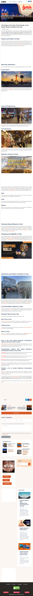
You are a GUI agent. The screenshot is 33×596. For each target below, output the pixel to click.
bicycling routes (28, 302)
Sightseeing (24, 454)
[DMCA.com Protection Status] (16, 587)
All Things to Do (25, 446)
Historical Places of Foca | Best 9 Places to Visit (26, 444)
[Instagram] (31, 1)
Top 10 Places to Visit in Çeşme (11, 444)
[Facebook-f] (28, 1)
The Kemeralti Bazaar (4, 148)
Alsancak (2, 124)
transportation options (15, 376)
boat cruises (6, 303)
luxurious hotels (4, 334)
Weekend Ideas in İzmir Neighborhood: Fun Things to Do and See (24, 503)
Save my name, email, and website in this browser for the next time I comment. (13, 423)
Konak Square (11, 88)
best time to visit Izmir (6, 321)
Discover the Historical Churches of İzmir (26, 449)
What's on (6, 480)
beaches (8, 227)
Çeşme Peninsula (25, 229)
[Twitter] (29, 1)
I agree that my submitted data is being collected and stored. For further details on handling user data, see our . (16, 434)
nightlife (16, 236)
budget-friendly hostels (27, 333)
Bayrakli (20, 44)
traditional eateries (12, 190)
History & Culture (25, 452)
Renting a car (3, 371)
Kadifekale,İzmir (10, 449)
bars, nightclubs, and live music (11, 239)
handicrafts (10, 238)
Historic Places (7, 483)
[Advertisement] (16, 53)
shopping (12, 236)
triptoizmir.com (11, 594)
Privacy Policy (5, 434)
